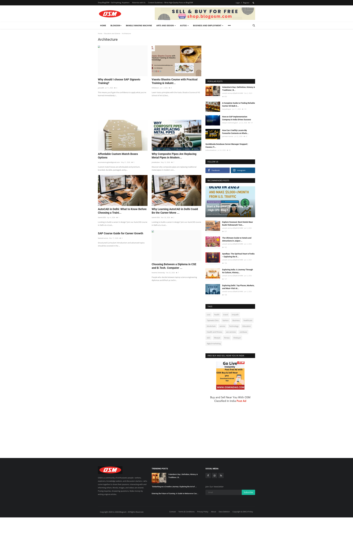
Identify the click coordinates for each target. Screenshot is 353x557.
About (213, 511)
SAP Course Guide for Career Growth (120, 233)
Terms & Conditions (186, 511)
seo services (231, 332)
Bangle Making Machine (139, 25)
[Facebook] (208, 475)
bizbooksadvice (210, 150)
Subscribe (248, 492)
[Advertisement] (149, 106)
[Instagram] (214, 475)
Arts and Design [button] (165, 25)
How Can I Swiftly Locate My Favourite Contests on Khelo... (235, 131)
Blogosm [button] (115, 25)
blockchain (211, 326)
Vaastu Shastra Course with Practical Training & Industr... (174, 81)
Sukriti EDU (102, 217)
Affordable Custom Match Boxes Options (118, 155)
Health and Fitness (214, 332)
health (216, 314)
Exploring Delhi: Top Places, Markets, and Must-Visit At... (238, 286)
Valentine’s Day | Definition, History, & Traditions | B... (238, 88)
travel (225, 314)
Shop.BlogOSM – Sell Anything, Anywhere (113, 2)
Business (236, 320)
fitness (227, 337)
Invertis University (158, 273)
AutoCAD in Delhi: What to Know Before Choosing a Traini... (122, 210)
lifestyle (217, 337)
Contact (172, 511)
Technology (234, 326)
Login (238, 3)
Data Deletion (224, 511)
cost (208, 314)
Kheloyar (237, 337)
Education (246, 326)
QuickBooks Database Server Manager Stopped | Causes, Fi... (226, 145)
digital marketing (214, 343)
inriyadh (235, 314)
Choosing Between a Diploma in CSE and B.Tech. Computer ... (174, 266)
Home (103, 25)
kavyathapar (226, 109)
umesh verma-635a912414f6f (232, 93)
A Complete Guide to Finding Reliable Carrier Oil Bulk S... (238, 104)
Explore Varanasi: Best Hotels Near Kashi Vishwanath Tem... (237, 223)
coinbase (243, 332)
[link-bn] (205, 13)
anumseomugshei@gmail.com (109, 162)
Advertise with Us (138, 2)
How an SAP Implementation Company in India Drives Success (236, 118)
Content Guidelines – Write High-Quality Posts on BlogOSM (170, 2)
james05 (101, 88)
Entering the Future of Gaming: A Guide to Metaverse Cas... (175, 493)
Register (246, 3)
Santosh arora (103, 238)
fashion (226, 320)
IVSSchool (155, 88)
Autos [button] (183, 25)
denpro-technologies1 (230, 123)
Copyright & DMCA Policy (242, 511)
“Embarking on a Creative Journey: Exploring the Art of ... (174, 487)
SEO (208, 337)
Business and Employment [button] (207, 25)
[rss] (221, 475)
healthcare (248, 320)
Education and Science (112, 33)
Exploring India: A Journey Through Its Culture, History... (237, 271)
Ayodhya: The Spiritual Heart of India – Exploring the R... (238, 255)
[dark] (253, 3)
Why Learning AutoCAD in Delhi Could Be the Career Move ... (175, 210)
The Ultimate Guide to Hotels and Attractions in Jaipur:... (236, 239)
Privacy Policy (202, 511)
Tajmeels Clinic (213, 320)
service (222, 326)
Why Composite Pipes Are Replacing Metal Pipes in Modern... (174, 155)
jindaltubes (156, 162)
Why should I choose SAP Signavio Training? (119, 81)
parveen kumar (227, 136)
